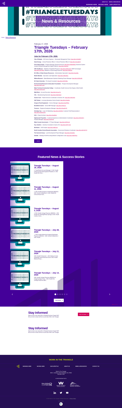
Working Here (91, 4)
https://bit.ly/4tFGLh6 (65, 122)
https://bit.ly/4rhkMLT (76, 59)
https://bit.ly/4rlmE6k (70, 133)
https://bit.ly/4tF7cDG (65, 124)
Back (38, 141)
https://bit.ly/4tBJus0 (53, 127)
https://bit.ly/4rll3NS (58, 111)
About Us (105, 1)
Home (2, 37)
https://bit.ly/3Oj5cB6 (77, 78)
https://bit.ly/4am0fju (73, 73)
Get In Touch (82, 314)
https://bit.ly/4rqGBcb (51, 115)
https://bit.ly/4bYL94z (39, 85)
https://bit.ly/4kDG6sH (56, 95)
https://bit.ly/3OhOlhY (78, 118)
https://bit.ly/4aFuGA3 (39, 89)
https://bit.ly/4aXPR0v (63, 103)
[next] (110, 294)
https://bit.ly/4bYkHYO (81, 130)
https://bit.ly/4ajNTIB (49, 119)
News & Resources (114, 1)
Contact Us (95, 366)
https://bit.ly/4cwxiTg (56, 92)
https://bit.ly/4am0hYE (61, 108)
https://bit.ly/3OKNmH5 (40, 112)
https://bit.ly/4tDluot (67, 70)
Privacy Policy (73, 398)
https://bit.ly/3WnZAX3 (65, 68)
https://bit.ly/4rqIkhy (65, 100)
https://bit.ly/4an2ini (63, 66)
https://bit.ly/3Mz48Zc (63, 75)
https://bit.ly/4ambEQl (75, 62)
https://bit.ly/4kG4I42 (70, 97)
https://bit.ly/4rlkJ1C (61, 105)
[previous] (12, 294)
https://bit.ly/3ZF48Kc (62, 81)
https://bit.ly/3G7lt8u (39, 70)
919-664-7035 (61, 374)
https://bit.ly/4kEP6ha (72, 135)
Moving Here (103, 4)
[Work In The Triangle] (3, 3)
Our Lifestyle (115, 4)
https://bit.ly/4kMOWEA (70, 64)
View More (58, 300)
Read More (115, 304)
